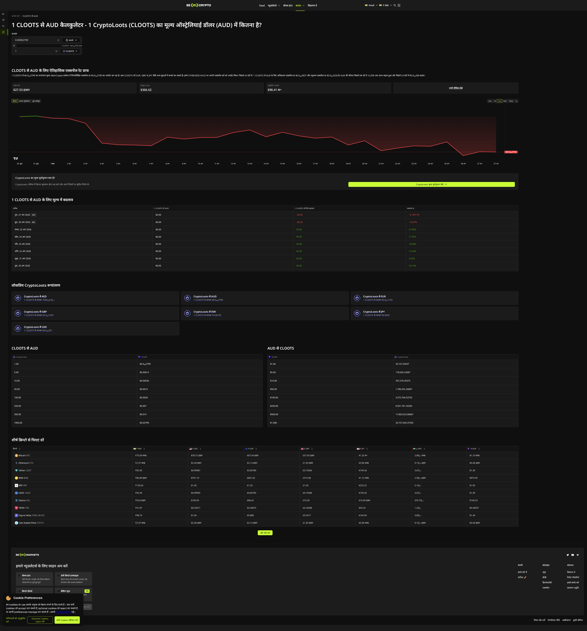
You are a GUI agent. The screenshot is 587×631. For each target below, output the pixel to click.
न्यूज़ (544, 572)
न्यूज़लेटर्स (272, 5)
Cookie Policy (63, 612)
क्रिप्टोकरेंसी (547, 582)
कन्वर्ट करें (15, 16)
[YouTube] (572, 555)
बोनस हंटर (288, 5)
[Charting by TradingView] (15, 158)
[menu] (4, 23)
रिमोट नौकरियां (573, 577)
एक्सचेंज (546, 587)
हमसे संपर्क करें (573, 582)
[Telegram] (577, 555)
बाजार (298, 5)
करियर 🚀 (522, 577)
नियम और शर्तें (539, 620)
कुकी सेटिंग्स (578, 620)
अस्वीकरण (566, 620)
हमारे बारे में (522, 572)
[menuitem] (4, 14)
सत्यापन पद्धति (573, 587)
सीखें (544, 577)
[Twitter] (567, 555)
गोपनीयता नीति (554, 620)
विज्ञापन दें (312, 5)
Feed (262, 5)
